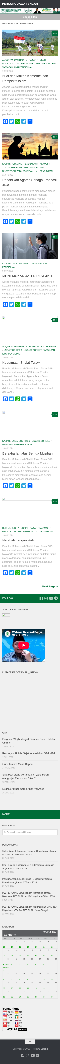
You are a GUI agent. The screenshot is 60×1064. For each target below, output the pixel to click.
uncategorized (45, 63)
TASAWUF (43, 164)
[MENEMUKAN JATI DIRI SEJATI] (30, 246)
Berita (6, 528)
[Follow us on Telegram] (56, 598)
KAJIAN (32, 60)
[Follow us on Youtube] (51, 598)
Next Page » (50, 586)
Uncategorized (25, 63)
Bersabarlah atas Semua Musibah (27, 453)
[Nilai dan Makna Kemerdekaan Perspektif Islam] (30, 43)
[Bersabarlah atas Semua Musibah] (30, 424)
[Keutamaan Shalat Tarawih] (30, 329)
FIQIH (32, 346)
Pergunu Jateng (40, 1048)
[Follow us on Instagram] (46, 598)
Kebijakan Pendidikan (24, 164)
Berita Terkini (20, 528)
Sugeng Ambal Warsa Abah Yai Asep (23, 788)
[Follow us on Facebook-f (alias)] (41, 598)
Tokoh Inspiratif (12, 167)
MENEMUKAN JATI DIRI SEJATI (27, 276)
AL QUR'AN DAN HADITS (14, 60)
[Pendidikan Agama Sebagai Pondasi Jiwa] (30, 146)
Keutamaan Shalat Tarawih (22, 362)
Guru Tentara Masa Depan (17, 764)
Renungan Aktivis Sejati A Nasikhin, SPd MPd (28, 753)
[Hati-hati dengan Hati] (30, 511)
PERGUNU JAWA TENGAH (20, 3)
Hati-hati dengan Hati (18, 540)
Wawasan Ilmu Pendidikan (17, 67)
